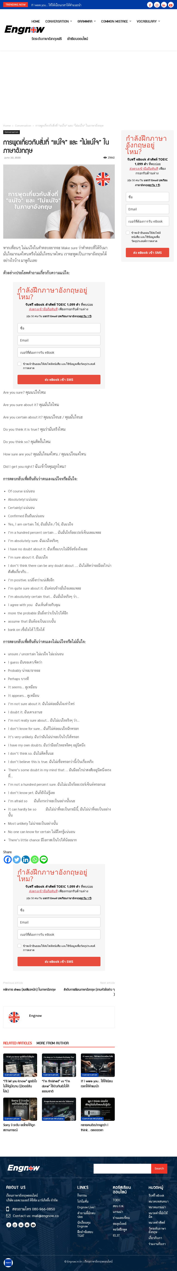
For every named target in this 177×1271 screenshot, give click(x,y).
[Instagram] (157, 5)
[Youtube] (171, 5)
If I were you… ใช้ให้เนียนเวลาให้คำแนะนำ (97, 1083)
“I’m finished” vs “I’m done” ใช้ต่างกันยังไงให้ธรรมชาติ (56, 1086)
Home (7, 125)
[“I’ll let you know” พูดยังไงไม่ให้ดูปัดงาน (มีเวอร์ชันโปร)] (20, 1065)
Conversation (23, 125)
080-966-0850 (43, 1208)
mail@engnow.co (45, 1215)
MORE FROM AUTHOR (53, 1042)
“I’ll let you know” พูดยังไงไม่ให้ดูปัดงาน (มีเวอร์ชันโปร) (20, 1086)
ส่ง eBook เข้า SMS (59, 379)
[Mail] (27, 1224)
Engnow (35, 1016)
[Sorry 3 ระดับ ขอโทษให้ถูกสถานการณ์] (20, 1109)
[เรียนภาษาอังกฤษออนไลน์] (16, 30)
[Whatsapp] (35, 860)
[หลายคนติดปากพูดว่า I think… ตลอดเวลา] (98, 1109)
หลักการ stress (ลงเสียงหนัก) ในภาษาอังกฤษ (29, 989)
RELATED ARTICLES (17, 1042)
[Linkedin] (164, 5)
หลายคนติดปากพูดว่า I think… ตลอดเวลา (94, 1127)
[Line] (44, 860)
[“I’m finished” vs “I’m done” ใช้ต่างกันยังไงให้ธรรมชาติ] (59, 1065)
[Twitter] (17, 860)
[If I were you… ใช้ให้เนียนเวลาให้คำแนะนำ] (98, 1065)
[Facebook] (150, 5)
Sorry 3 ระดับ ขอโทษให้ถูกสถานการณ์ (54, 5)
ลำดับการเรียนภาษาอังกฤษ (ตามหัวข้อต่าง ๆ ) (89, 992)
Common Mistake (53, 1118)
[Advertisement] (88, 85)
